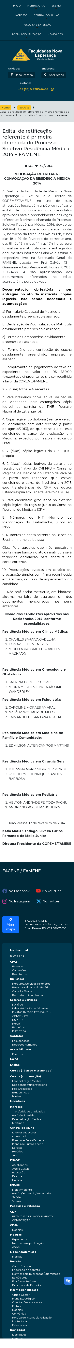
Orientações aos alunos (27, 1302)
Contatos (16, 1035)
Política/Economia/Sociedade (31, 1193)
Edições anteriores (24, 1281)
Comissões (19, 970)
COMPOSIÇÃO (21, 1220)
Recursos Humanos (24, 1044)
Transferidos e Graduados (28, 1111)
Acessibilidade (20, 1049)
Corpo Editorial (21, 1266)
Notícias (24, 107)
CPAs (13, 961)
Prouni (16, 1023)
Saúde (16, 1197)
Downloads (19, 1136)
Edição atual (20, 1277)
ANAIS (16, 1246)
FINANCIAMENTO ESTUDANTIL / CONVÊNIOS (31, 1014)
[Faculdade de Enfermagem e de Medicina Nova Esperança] (37, 54)
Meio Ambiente (22, 1189)
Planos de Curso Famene (28, 1140)
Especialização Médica (26, 1081)
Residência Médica (24, 1115)
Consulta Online (22, 991)
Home (6, 107)
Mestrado (18, 1096)
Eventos (17, 1054)
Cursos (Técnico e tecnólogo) (31, 1070)
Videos (16, 1201)
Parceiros (18, 1027)
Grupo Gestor (21, 1294)
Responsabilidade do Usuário (31, 987)
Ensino (56, 5)
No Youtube (52, 891)
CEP (13, 1211)
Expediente (19, 1239)
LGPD (14, 1058)
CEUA (14, 1225)
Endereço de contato (26, 1269)
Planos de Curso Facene (27, 1144)
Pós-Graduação (22, 1088)
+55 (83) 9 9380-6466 (33, 89)
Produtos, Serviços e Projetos (31, 983)
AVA (15, 1155)
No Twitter (51, 901)
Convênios (19, 1313)
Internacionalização (26, 34)
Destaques (19, 1334)
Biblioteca (17, 978)
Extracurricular (21, 1092)
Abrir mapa (56, 75)
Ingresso (21, 15)
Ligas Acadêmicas (23, 1251)
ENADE (15, 1160)
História (17, 1180)
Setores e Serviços (23, 999)
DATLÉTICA (19, 1031)
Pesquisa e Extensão (37, 24)
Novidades (55, 34)
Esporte (17, 1176)
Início (17, 5)
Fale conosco (21, 1040)
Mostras (16, 1234)
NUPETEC (18, 1019)
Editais (16, 1306)
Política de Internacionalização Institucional (32, 1319)
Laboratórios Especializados (30, 1008)
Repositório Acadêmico (27, 995)
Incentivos (17, 1101)
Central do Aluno (46, 15)
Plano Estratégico (23, 1298)
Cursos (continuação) (25, 1076)
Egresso (17, 1147)
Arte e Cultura (21, 1168)
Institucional (36, 5)
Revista (15, 1261)
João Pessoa (24, 75)
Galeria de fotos (22, 1342)
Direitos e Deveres (24, 1132)
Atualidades (19, 1165)
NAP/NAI (17, 1004)
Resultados (19, 974)
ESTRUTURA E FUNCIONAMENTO (32, 1216)
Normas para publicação (28, 1243)
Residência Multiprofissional (30, 1084)
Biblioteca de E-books (26, 1285)
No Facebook (19, 891)
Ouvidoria (17, 955)
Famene (17, 966)
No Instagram (19, 901)
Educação (18, 1172)
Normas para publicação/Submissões (36, 1273)
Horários (17, 1151)
